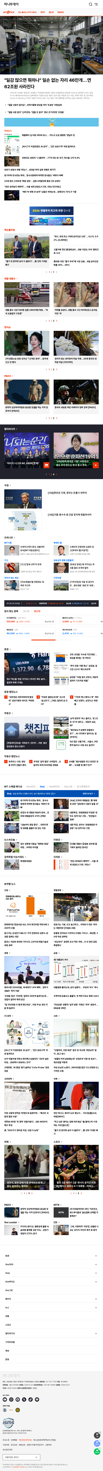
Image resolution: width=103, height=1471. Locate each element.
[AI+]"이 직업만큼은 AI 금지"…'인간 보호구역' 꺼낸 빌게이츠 (48, 146)
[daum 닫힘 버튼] (99, 1441)
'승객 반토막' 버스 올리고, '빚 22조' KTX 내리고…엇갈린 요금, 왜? (84, 722)
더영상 (57, 839)
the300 (9, 1264)
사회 (55, 1016)
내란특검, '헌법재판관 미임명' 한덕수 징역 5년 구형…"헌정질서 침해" (83, 816)
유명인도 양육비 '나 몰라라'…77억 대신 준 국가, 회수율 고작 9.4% (51, 158)
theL (7, 1273)
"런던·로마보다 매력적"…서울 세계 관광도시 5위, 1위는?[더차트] (32, 186)
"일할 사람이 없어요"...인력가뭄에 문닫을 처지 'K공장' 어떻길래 (35, 105)
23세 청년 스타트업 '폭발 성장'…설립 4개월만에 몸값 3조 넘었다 (32, 181)
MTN (56, 1204)
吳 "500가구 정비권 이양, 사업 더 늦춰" (21, 1130)
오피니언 (8, 537)
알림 (7, 1359)
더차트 (57, 857)
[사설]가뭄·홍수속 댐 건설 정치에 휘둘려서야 (69, 514)
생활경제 (57, 890)
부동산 (7, 713)
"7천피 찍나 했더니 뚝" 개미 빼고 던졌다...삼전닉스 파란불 (86, 700)
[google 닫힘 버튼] (99, 1432)
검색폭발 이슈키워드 (14, 857)
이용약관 (6, 1445)
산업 (6, 890)
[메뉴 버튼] (96, 4)
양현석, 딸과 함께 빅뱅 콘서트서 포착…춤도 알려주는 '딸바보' (26, 1184)
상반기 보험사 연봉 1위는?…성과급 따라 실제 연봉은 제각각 (30, 169)
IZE (55, 1222)
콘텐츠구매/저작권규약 (35, 1445)
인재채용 (14, 1440)
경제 (6, 953)
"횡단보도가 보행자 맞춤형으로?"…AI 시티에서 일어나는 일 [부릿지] (83, 733)
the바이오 (10, 1281)
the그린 (9, 1290)
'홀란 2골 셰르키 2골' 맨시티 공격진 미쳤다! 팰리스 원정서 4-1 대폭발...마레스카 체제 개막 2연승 (76, 1184)
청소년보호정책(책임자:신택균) (44, 1440)
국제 (55, 1079)
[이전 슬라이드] (46, 272)
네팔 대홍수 (10, 278)
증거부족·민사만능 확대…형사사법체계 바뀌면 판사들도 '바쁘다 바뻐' (33, 175)
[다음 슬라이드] (57, 272)
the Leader (10, 1222)
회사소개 (6, 1440)
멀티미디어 (9, 429)
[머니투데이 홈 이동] (11, 1376)
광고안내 (14, 1445)
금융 (55, 953)
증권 (6, 649)
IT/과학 (7, 1016)
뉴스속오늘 (9, 839)
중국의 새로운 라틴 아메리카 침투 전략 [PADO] (75, 407)
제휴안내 (22, 1445)
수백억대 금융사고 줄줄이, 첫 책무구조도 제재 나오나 (76, 996)
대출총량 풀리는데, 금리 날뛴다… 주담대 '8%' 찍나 (76, 987)
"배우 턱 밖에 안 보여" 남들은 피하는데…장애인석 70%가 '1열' (49, 192)
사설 (6, 485)
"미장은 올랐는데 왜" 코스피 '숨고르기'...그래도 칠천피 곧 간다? (54, 700)
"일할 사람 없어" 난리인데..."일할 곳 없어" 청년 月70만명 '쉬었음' (36, 112)
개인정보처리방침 (25, 1440)
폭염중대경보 (26, 861)
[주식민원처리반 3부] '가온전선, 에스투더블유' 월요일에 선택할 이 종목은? (84, 1212)
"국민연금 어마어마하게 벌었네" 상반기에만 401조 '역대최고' (21, 700)
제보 (7, 1350)
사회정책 (8, 1079)
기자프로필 (10, 1342)
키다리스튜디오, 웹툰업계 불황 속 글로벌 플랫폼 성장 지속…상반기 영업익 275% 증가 (34, 1230)
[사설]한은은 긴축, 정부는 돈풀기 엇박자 (67, 492)
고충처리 (48, 1445)
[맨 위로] (97, 1459)
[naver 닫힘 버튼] (99, 1449)
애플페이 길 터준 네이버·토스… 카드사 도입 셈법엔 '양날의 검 (48, 135)
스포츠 (57, 1141)
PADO (7, 376)
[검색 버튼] (90, 4)
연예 (6, 1141)
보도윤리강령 (7, 1450)
